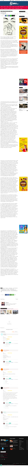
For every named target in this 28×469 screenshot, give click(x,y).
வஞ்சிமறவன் (7, 302)
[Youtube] (3, 0)
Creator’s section (17, 8)
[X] (2, 0)
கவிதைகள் (13, 6)
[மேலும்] (7, 444)
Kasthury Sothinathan (10, 362)
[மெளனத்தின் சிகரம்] (23, 91)
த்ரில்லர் (11, 11)
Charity (18, 6)
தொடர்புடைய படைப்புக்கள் (3, 308)
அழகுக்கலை (10, 8)
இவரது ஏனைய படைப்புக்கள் (10, 308)
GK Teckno (15, 464)
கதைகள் (7, 6)
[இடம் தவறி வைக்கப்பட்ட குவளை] (23, 106)
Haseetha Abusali (21, 102)
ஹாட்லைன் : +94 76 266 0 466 (4, 453)
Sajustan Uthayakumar (10, 403)
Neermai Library (21, 6)
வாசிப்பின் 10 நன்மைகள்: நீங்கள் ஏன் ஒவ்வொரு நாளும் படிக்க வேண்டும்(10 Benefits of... (15, 441)
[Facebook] (1, 0)
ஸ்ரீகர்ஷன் (9, 424)
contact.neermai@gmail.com (4, 457)
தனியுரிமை (23, 463)
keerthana (9, 343)
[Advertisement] (9, 75)
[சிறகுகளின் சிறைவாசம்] (3, 312)
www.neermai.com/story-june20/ (14, 290)
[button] (26, 6)
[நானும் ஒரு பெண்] (9, 312)
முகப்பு (1, 10)
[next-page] (2, 315)
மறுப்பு (20, 463)
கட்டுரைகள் (10, 6)
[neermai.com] (14, 3)
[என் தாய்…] (11, 449)
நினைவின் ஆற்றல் (14, 314)
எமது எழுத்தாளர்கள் (17, 463)
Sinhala (2, 6)
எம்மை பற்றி (14, 463)
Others (21, 8)
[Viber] (9, 15)
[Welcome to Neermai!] (11, 446)
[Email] (14, 15)
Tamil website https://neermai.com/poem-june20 (5, 290)
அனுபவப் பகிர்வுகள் (2, 313)
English (4, 6)
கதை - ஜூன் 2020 (6, 10)
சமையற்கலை (13, 8)
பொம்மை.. (17, 299)
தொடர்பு (25, 463)
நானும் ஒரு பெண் (8, 314)
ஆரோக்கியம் (2, 8)
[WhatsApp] (7, 15)
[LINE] (10, 15)
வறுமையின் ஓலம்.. (3, 299)
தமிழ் (1, 291)
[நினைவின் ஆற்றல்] (15, 312)
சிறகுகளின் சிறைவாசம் (3, 314)
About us (24, 0)
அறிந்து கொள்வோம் (6, 8)
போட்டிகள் (3, 10)
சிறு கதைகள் (9, 11)
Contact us (26, 0)
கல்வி (15, 6)
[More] (16, 15)
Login (21, 0)
